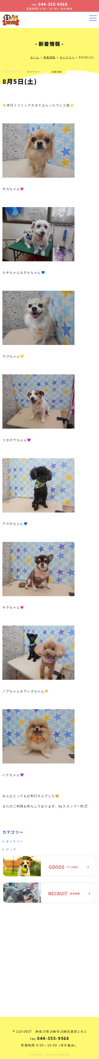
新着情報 (57, 72)
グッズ (11, 849)
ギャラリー (33, 72)
